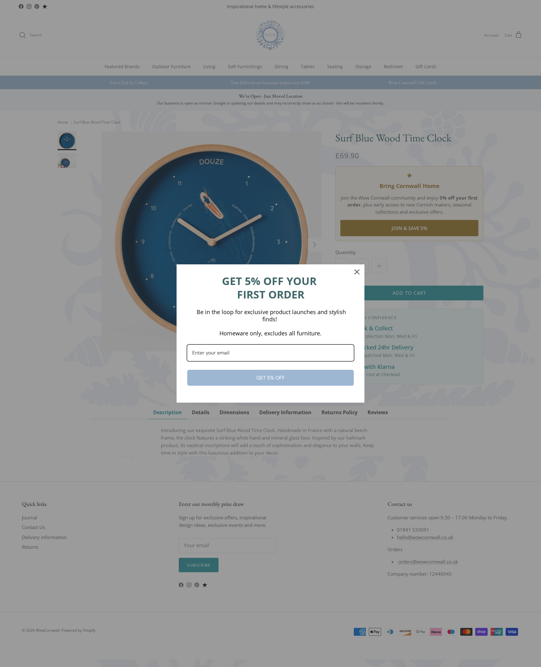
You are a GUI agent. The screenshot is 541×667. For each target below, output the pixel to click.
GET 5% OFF (270, 377)
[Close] (356, 271)
